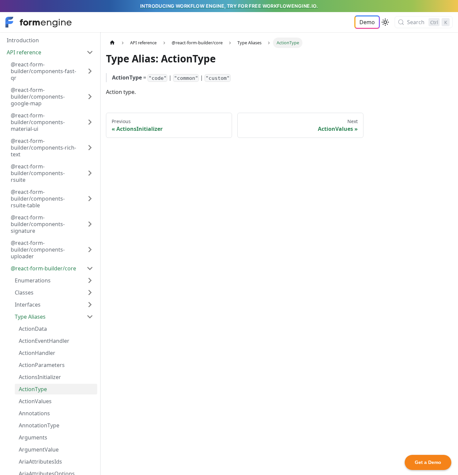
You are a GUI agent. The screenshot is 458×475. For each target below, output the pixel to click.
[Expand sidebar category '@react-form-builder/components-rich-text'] (89, 148)
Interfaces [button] (28, 304)
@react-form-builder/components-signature (38, 224)
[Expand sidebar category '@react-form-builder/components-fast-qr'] (89, 71)
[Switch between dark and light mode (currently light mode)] (385, 22)
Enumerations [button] (33, 280)
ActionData (33, 328)
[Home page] (112, 43)
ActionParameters (42, 365)
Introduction (23, 40)
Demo (367, 22)
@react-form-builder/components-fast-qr (43, 71)
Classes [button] (24, 292)
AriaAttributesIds (40, 461)
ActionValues (35, 401)
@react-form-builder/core (43, 268)
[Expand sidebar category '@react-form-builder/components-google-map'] (89, 97)
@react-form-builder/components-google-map (38, 96)
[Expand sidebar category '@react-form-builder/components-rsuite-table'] (89, 199)
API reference (24, 52)
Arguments (33, 437)
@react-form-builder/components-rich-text (43, 147)
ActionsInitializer (40, 377)
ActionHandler (37, 353)
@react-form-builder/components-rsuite (38, 173)
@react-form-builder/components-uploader (38, 249)
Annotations (34, 413)
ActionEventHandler (44, 341)
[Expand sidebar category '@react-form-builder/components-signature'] (89, 224)
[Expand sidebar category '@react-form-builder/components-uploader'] (89, 249)
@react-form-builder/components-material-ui (38, 122)
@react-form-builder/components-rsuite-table (38, 198)
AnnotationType (39, 425)
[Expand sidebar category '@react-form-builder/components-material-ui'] (89, 122)
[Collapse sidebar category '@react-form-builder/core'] (89, 268)
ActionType (33, 389)
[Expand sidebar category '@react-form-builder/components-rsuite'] (89, 173)
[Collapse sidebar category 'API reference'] (89, 52)
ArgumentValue (39, 449)
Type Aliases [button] (30, 316)
